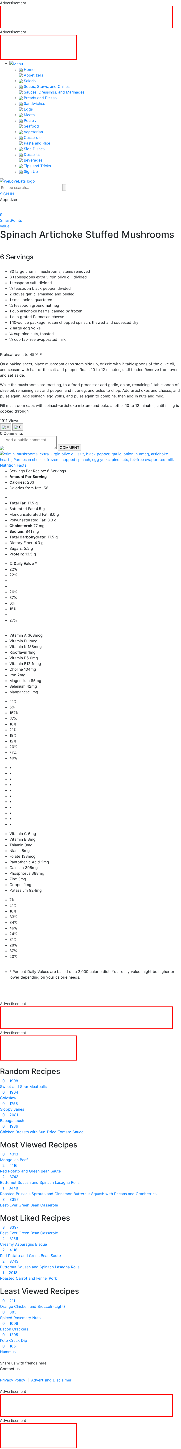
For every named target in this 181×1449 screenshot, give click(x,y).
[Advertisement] (86, 17)
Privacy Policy (12, 1380)
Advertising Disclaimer (51, 1380)
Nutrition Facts (13, 465)
